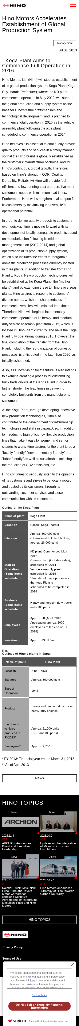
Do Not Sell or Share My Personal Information (39, 1006)
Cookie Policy (39, 995)
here (32, 980)
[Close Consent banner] (72, 964)
